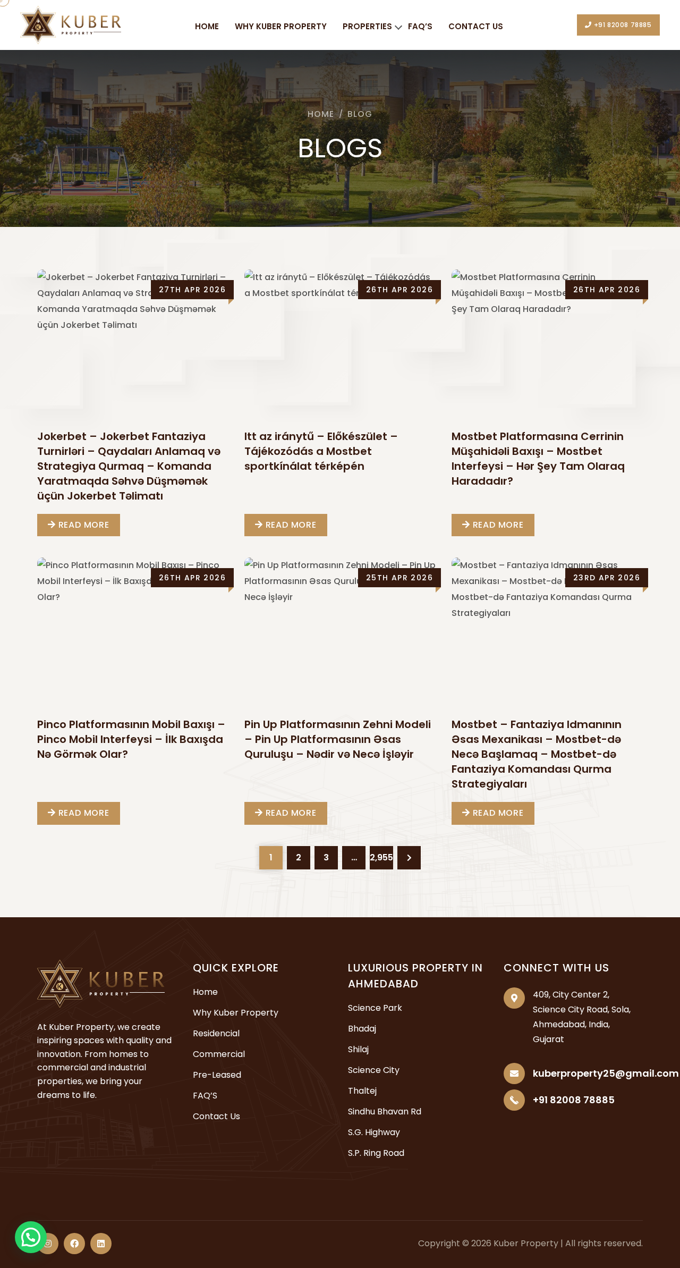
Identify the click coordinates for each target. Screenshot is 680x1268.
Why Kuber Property (281, 26)
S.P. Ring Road (376, 1153)
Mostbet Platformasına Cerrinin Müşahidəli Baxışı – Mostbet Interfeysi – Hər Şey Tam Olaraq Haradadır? (538, 458)
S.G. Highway (374, 1132)
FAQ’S (420, 26)
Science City (374, 1070)
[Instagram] (47, 1243)
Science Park (375, 1008)
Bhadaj (362, 1028)
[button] (31, 1237)
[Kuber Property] (70, 24)
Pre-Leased (217, 1075)
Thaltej (362, 1091)
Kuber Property (526, 1243)
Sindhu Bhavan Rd (384, 1111)
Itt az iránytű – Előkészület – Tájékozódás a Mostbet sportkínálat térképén (321, 451)
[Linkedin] (101, 1243)
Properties (367, 26)
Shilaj (358, 1049)
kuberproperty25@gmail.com (606, 1073)
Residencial (216, 1033)
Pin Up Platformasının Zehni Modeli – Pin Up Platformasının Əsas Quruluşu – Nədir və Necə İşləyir (337, 739)
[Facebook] (74, 1243)
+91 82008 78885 (622, 24)
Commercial (219, 1054)
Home (207, 26)
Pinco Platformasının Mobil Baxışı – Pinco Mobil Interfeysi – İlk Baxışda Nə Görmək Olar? (131, 739)
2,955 (381, 857)
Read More (82, 525)
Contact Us (475, 26)
